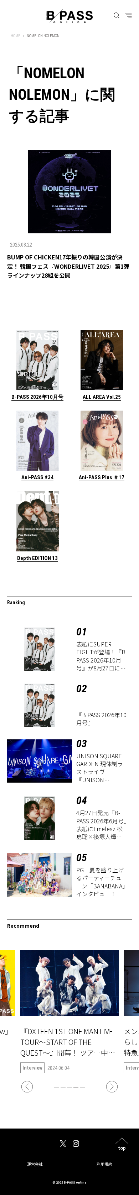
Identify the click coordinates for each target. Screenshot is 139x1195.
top (122, 1147)
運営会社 (35, 1164)
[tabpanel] (69, 1011)
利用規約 (104, 1164)
